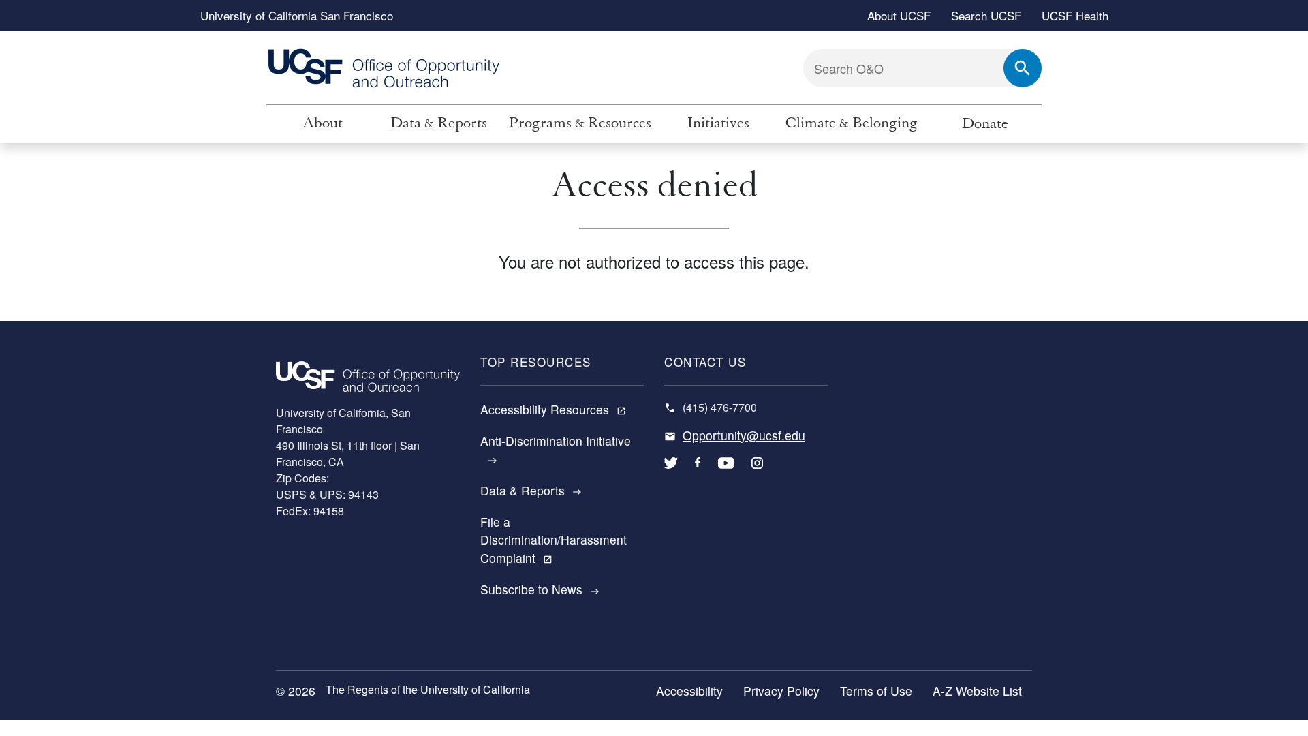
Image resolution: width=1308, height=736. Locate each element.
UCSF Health (1075, 15)
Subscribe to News (540, 589)
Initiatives (718, 123)
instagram (757, 473)
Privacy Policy (781, 690)
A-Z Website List (977, 690)
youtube (726, 473)
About (322, 123)
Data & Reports (438, 123)
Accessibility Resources (553, 409)
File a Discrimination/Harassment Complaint (553, 539)
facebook (698, 473)
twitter (671, 473)
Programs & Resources (580, 123)
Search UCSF (986, 15)
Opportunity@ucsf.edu (744, 435)
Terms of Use (876, 690)
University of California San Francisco (296, 15)
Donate (985, 123)
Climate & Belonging (851, 123)
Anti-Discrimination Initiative (555, 448)
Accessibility (689, 690)
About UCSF (899, 15)
